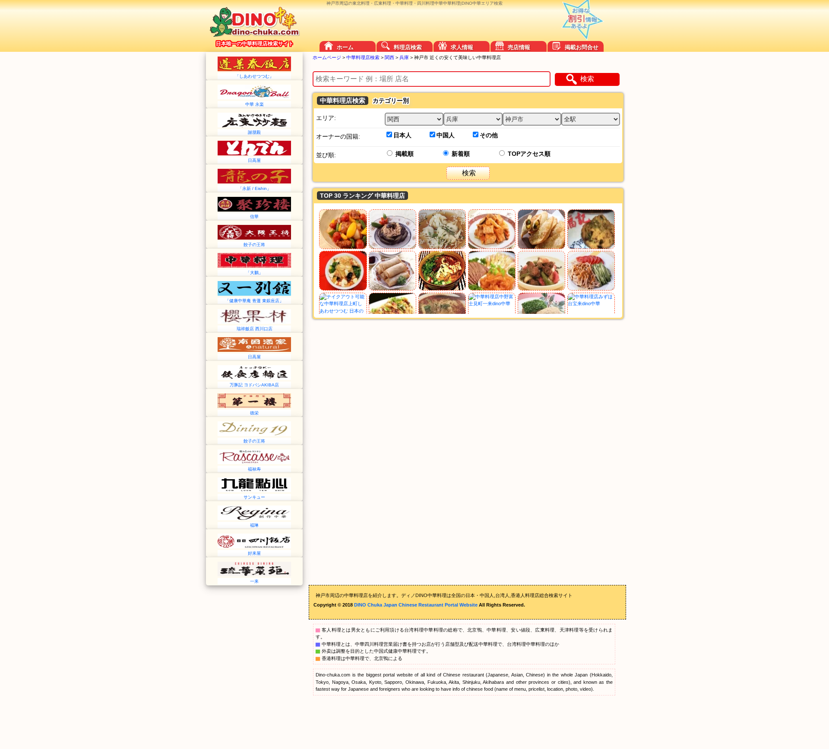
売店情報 (519, 47)
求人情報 (462, 47)
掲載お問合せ (581, 47)
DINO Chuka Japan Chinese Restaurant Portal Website (416, 604)
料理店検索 (408, 47)
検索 (587, 78)
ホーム (345, 47)
